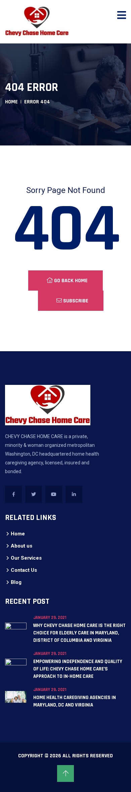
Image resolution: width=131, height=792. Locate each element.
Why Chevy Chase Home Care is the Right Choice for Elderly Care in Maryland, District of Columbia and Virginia (79, 633)
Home (11, 101)
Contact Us (24, 570)
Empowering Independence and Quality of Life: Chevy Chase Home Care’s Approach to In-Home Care (77, 669)
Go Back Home (70, 280)
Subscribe (75, 300)
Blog (16, 582)
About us (21, 546)
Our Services (26, 558)
